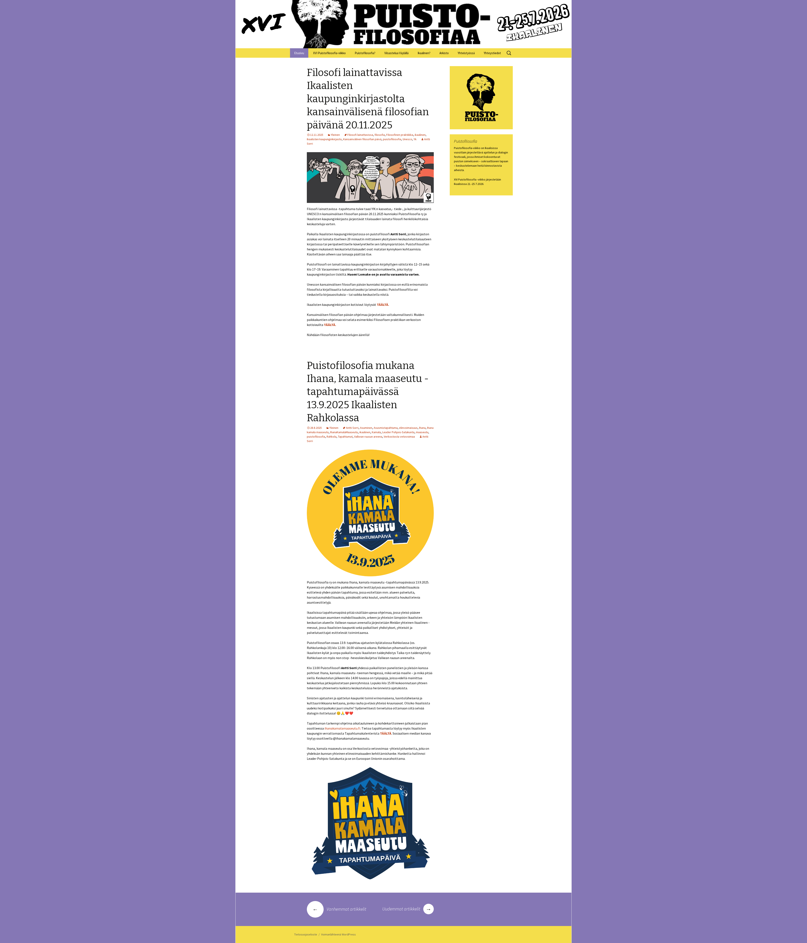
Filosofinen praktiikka (399, 135)
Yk (415, 139)
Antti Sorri (352, 428)
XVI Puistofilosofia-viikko (329, 53)
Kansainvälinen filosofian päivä (362, 139)
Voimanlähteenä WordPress (338, 934)
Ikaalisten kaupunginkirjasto (324, 139)
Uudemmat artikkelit (406, 909)
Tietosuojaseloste (305, 934)
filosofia (379, 135)
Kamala (376, 432)
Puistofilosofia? (365, 53)
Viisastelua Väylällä (396, 53)
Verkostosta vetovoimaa (399, 436)
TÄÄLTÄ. (383, 304)
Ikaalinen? (424, 53)
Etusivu (299, 53)
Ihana (422, 428)
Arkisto (444, 53)
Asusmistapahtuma (386, 428)
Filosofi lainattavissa (360, 135)
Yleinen (335, 135)
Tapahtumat (345, 436)
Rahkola (331, 436)
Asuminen (366, 428)
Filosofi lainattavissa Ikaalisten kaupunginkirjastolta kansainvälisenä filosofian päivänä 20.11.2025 (368, 99)
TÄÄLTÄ (385, 733)
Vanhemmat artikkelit (339, 909)
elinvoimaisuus (408, 428)
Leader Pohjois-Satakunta (398, 432)
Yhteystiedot (492, 53)
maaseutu (422, 432)
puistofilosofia (392, 139)
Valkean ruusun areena (368, 436)
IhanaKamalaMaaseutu (344, 432)
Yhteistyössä (466, 53)
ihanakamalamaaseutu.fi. (342, 728)
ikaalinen (420, 135)
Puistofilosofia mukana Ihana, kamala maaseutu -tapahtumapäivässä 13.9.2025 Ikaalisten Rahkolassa (368, 392)
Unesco (407, 139)
